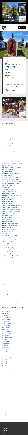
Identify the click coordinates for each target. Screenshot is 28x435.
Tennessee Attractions (6, 400)
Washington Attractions (6, 410)
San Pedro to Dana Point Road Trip (9, 265)
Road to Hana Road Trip (7, 253)
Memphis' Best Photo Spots (7, 219)
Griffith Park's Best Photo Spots (8, 185)
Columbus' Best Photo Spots (7, 159)
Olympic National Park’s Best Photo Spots (10, 235)
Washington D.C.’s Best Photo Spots (9, 298)
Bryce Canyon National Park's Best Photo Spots (11, 149)
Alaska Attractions (5, 313)
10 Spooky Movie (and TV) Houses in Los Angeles (12, 126)
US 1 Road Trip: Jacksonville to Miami (9, 294)
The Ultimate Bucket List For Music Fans (10, 290)
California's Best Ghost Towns (8, 153)
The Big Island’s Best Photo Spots (9, 284)
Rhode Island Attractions (7, 393)
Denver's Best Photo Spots (7, 169)
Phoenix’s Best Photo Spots (7, 245)
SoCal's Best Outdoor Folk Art (8, 273)
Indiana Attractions (5, 343)
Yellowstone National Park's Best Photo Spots (11, 300)
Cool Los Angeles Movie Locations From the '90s (12, 163)
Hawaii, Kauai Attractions (7, 333)
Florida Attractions (5, 327)
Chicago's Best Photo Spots (7, 157)
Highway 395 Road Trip (6, 187)
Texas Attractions (5, 402)
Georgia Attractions (6, 329)
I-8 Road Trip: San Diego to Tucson (9, 191)
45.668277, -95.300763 (10, 67)
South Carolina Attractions (7, 395)
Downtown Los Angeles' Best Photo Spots (10, 173)
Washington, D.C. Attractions (7, 412)
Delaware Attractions (6, 325)
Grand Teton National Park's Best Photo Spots (11, 181)
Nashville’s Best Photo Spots (7, 227)
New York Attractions (6, 379)
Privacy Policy (4, 428)
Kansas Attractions (5, 347)
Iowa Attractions (5, 345)
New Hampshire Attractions (7, 373)
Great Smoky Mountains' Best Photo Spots (10, 183)
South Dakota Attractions (7, 397)
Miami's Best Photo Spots (7, 221)
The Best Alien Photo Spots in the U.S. (9, 277)
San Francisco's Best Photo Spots (9, 261)
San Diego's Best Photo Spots (8, 259)
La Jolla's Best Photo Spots (7, 201)
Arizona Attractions (5, 315)
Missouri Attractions (6, 365)
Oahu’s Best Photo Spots (7, 233)
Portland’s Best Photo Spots (7, 247)
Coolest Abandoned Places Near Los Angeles (11, 161)
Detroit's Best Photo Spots (7, 171)
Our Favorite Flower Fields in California (10, 239)
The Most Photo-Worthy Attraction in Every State (12, 288)
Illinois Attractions (5, 341)
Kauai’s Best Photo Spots (7, 197)
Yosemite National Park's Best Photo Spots (10, 302)
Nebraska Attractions (6, 369)
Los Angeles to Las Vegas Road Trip (9, 213)
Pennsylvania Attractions (7, 391)
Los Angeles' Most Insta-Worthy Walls (9, 207)
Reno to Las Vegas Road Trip (8, 251)
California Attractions (6, 319)
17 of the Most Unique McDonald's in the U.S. (11, 130)
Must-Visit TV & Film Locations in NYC (9, 225)
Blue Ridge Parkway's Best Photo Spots (10, 145)
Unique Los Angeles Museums (8, 292)
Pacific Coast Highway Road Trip (8, 241)
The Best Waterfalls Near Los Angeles (9, 281)
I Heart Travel (4, 426)
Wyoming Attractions (6, 418)
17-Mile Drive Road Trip (6, 128)
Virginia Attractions (5, 408)
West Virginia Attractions (7, 414)
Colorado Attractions (6, 321)
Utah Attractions (5, 404)
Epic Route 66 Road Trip (7, 175)
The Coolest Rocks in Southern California (10, 286)
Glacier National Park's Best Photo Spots (10, 179)
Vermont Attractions (6, 406)
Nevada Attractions (5, 371)
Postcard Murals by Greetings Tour (9, 249)
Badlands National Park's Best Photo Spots (10, 141)
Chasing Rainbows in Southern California (10, 155)
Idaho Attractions (5, 339)
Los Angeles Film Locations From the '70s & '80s (12, 205)
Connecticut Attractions (6, 323)
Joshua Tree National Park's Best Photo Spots (11, 195)
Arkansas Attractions (6, 317)
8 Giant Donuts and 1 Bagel (7, 132)
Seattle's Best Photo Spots (7, 267)
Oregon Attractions (5, 389)
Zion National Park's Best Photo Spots (9, 304)
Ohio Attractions (5, 385)
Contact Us (4, 432)
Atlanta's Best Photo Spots (7, 137)
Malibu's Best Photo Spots (7, 215)
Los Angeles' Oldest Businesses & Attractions (11, 211)
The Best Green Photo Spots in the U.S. (10, 279)
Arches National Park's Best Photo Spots (10, 134)
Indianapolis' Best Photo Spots (8, 193)
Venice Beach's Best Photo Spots (8, 296)
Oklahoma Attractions (6, 387)
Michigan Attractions (6, 359)
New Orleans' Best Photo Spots (8, 229)
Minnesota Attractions (6, 361)
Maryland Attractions (6, 355)
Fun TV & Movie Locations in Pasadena (10, 177)
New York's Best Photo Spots (8, 231)
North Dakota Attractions (7, 383)
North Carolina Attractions (7, 381)
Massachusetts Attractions (7, 357)
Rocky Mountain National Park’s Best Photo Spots (12, 255)
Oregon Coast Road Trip (7, 237)
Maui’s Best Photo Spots (7, 217)
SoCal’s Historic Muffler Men (7, 275)
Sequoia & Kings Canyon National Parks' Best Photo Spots (14, 271)
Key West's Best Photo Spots (8, 199)
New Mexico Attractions (6, 377)
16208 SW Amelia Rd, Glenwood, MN (12, 64)
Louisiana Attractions (6, 351)
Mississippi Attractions (6, 363)
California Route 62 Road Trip (8, 151)
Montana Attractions (6, 367)
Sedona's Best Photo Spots (7, 269)
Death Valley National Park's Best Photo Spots (11, 167)
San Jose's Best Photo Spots (7, 263)
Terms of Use (4, 430)
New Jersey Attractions (6, 375)
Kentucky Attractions (6, 349)
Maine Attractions (5, 353)
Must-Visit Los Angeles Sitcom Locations (10, 223)
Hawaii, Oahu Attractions (7, 337)
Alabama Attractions (6, 311)
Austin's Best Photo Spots (7, 139)
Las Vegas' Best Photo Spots (7, 203)
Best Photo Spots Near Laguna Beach (9, 143)
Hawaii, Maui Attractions (6, 335)
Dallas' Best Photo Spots (7, 165)
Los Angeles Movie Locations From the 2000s (11, 209)
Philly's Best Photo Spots (7, 243)
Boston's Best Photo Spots (7, 147)
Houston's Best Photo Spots (7, 189)
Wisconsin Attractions (6, 416)
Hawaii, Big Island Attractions (7, 331)
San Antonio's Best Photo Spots (8, 257)
